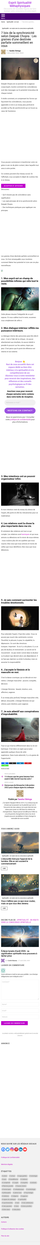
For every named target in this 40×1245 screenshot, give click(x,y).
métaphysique (19, 1189)
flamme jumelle (8, 1186)
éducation (17, 1209)
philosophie (7, 1193)
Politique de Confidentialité (10, 1157)
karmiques (25, 534)
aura (4, 1179)
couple (16, 1182)
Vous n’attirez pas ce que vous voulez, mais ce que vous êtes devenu (18, 902)
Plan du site (5, 1236)
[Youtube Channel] (25, 1149)
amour (13, 1176)
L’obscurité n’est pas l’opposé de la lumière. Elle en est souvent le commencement (16, 861)
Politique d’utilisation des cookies (12, 1229)
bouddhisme (14, 1179)
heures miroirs (21, 1186)
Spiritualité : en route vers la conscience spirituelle (17, 856)
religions (15, 1196)
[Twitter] (8, 1149)
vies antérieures (28, 1203)
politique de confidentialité (20, 419)
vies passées (7, 1206)
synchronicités (8, 1203)
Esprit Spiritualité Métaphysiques (20, 4)
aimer (5, 1176)
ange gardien (23, 1176)
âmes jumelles (27, 1206)
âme (17, 1206)
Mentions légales (7, 1164)
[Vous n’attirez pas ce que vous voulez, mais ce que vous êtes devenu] (20, 885)
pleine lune (18, 1193)
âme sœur (6, 1209)
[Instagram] (12, 1149)
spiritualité (22, 1199)
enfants (33, 1182)
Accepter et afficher (13, 186)
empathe (25, 1182)
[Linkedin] (20, 763)
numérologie (31, 1189)
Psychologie (29, 1193)
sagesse (5, 769)
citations (24, 1179)
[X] (12, 763)
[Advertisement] (20, 135)
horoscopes (7, 1189)
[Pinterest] (28, 763)
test (18, 1203)
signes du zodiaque (9, 1199)
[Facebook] (5, 763)
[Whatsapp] (5, 765)
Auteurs (4, 1222)
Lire (4, 868)
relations (6, 1196)
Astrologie (34, 1176)
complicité (6, 1182)
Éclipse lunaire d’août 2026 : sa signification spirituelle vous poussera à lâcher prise (19, 953)
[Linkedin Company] (21, 1149)
